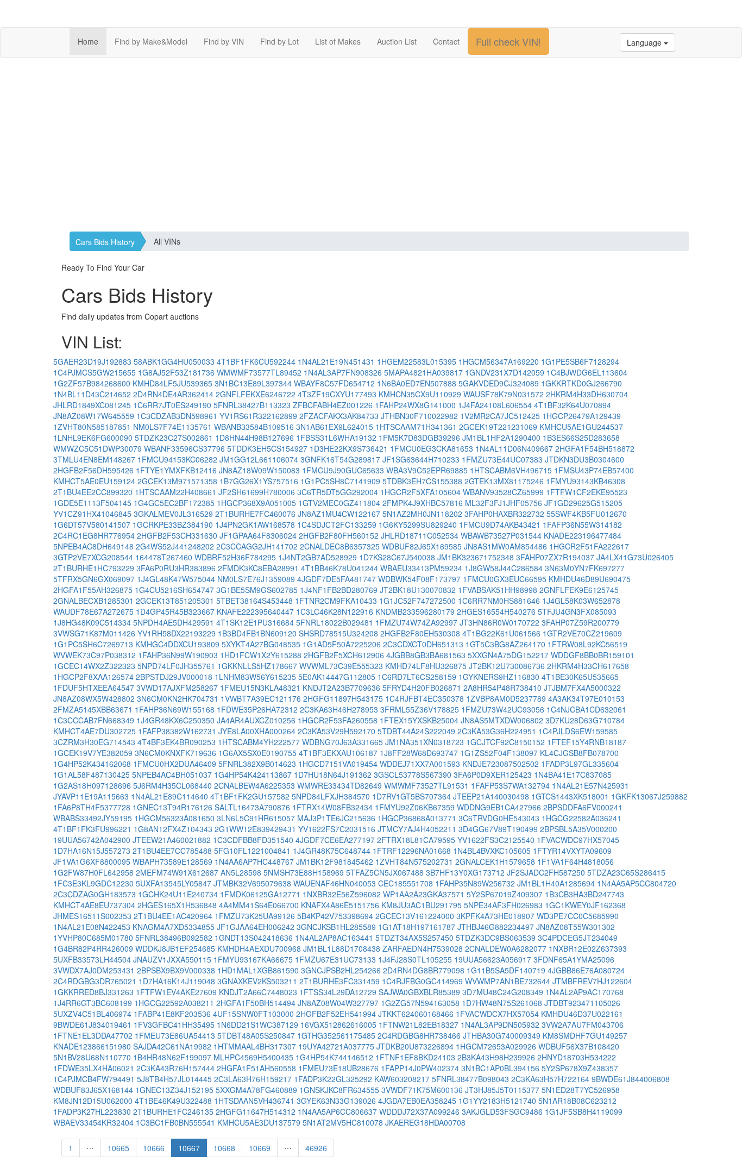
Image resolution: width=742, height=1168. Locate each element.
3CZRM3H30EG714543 (94, 741)
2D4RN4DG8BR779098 (423, 970)
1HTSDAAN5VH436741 (254, 1100)
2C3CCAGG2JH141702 (257, 546)
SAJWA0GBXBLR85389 (419, 991)
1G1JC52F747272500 (417, 600)
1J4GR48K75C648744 (331, 850)
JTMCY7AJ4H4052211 (417, 828)
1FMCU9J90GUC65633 (343, 470)
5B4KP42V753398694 (335, 915)
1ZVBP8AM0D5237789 (506, 698)
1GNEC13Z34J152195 (174, 1089)
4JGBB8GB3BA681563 (426, 654)
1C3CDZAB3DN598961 (176, 415)
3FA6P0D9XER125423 (493, 774)
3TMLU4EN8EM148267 (94, 459)
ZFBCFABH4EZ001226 (333, 404)
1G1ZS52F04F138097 (499, 752)
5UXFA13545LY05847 (173, 883)
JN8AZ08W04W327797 (338, 1002)
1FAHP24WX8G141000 (415, 404)
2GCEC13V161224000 (414, 915)
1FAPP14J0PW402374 (420, 1068)
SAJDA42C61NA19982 (172, 1046)
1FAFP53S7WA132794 (510, 785)
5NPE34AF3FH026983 (503, 905)
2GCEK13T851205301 (175, 600)
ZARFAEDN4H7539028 (422, 948)
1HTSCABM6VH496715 (511, 470)
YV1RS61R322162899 (258, 415)
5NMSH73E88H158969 (303, 872)
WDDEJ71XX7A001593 (420, 763)
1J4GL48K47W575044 (176, 578)
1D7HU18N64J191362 (333, 774)
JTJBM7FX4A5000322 (582, 687)
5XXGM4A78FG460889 (256, 1089)
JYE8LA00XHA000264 (256, 731)
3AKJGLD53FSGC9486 (502, 1111)
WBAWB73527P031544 (501, 535)
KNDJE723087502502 (500, 763)
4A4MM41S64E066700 (259, 905)
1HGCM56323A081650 (174, 818)
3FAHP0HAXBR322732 (504, 513)
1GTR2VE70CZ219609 (582, 633)
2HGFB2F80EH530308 (420, 633)
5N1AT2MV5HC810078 (343, 1122)
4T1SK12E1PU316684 (255, 622)
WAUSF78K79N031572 (503, 394)
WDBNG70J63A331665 (342, 741)
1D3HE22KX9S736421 (349, 448)
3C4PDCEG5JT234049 (578, 937)
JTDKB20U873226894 (415, 1046)
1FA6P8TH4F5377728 (91, 807)
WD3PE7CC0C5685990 (578, 915)
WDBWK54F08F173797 (419, 578)
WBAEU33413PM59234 (421, 568)
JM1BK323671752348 (475, 557)
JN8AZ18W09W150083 (259, 470)
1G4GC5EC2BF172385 (174, 502)
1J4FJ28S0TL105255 (415, 959)
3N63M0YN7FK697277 (585, 568)
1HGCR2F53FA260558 (338, 720)
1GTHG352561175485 (336, 1035)
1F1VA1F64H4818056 (575, 861)
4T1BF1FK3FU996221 (92, 828)
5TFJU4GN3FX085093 (577, 611)
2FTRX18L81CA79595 (416, 839)
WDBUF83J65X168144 (93, 1089)
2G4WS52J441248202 (175, 546)
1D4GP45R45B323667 (175, 611)
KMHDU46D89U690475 (590, 578)
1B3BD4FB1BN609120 (257, 633)
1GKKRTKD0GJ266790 (581, 383)
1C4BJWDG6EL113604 (586, 372)
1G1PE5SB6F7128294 (580, 361)
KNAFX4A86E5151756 (340, 905)
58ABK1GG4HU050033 (174, 361)
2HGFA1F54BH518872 (594, 448)
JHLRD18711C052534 (419, 535)
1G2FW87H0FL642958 (93, 872)
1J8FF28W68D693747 (419, 752)
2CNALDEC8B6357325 (340, 546)
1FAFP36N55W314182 (582, 524)
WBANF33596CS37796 (184, 448)
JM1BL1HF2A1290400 (501, 437)
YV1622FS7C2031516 (336, 828)
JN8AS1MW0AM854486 (505, 546)
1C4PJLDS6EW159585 (578, 731)
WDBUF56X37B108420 (578, 1046)
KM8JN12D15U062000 (93, 1100)
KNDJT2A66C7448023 (258, 991)
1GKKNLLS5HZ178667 (257, 665)
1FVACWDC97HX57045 (578, 839)
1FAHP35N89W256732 (475, 883)
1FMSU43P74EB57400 (594, 470)
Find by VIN (224, 41)
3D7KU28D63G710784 (585, 720)
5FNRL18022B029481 (334, 622)
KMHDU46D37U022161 (582, 1013)
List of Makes (338, 41)
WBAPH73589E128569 (172, 861)
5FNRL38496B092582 (173, 937)
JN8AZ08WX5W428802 (94, 698)
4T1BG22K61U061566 (501, 633)
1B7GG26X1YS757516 (258, 481)
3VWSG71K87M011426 (94, 633)
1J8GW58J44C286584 (503, 568)
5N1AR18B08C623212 (577, 1100)
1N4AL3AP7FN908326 (343, 372)
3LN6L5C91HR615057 (256, 818)
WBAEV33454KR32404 (93, 1122)
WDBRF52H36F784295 (235, 557)
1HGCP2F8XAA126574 (93, 676)
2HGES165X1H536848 (177, 905)
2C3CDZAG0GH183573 (94, 894)
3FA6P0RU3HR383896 (176, 568)
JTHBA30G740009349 (501, 1035)
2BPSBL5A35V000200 (578, 828)
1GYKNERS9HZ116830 (498, 676)
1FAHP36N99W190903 (178, 654)
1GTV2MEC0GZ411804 (339, 502)
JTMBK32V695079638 (252, 883)
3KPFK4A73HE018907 (495, 915)
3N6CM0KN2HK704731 (177, 698)
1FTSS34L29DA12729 (337, 991)
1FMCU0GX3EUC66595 (504, 578)
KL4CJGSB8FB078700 (579, 752)
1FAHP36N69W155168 (175, 709)
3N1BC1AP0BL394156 (500, 1068)
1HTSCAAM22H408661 (175, 491)
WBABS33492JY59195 (92, 818)
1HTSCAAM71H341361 (416, 426)
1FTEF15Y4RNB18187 (586, 741)
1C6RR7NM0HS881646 (499, 600)
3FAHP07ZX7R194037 (555, 557)
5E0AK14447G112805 (336, 676)
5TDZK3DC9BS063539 (496, 937)
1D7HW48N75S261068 (502, 1002)
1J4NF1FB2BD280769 (339, 589)
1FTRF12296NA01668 (412, 850)
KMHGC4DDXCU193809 (177, 644)
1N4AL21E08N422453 (91, 926)
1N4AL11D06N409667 (514, 448)
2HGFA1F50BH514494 (255, 1002)
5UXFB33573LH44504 (92, 959)
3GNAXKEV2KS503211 (257, 981)
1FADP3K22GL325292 (333, 1078)
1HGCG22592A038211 (174, 1002)
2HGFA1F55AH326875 (93, 589)
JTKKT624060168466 (416, 1013)
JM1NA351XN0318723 (424, 741)
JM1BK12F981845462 (334, 861)
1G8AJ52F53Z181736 (176, 372)
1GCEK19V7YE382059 (93, 752)
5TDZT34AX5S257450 (414, 937)
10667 (189, 1147)
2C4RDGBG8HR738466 (419, 1035)
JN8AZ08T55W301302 (575, 926)
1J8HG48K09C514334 (92, 622)
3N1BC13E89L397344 (253, 383)
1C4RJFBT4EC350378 (424, 698)
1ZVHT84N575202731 (414, 861)
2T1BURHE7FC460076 (255, 513)
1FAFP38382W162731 (177, 731)
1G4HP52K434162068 (92, 763)
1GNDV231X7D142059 (504, 372)
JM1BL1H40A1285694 (556, 883)
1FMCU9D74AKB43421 (499, 524)
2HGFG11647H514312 (255, 1111)
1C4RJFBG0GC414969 (422, 981)
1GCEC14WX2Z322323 (94, 665)
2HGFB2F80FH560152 (339, 535)
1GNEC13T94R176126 (172, 807)
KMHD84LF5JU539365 (172, 383)
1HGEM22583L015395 (416, 361)
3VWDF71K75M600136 (422, 1089)
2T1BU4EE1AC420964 (173, 915)
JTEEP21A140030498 (491, 796)
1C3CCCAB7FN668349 (93, 720)
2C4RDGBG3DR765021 (94, 981)
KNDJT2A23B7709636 (341, 687)
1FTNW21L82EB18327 (418, 1024)
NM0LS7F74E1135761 (172, 426)
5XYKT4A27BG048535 (261, 644)
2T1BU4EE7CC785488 (172, 850)
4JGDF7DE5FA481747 (336, 578)
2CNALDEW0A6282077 (505, 948)
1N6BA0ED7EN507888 (416, 383)
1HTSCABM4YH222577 (259, 741)
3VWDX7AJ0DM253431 (94, 970)
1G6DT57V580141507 (91, 524)
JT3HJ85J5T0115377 (502, 1089)
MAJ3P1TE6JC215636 (336, 818)
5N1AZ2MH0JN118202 (422, 513)
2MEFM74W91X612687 (177, 872)
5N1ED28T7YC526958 (581, 1089)
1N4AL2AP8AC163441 (334, 937)
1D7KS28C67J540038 (397, 557)
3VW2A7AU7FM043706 (583, 1024)
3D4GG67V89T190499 (498, 828)
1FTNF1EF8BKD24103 (415, 1057)
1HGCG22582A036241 (581, 818)
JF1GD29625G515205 (583, 502)
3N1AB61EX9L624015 (334, 426)
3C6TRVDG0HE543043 (498, 818)
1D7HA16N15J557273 (91, 850)
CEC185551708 (405, 883)
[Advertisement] (371, 144)
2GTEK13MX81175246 (504, 481)
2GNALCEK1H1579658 (495, 861)
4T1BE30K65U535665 (580, 676)
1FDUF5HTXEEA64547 (93, 687)
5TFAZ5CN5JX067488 (385, 872)
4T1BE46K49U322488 (173, 1100)
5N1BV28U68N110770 (92, 1057)
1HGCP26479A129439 (581, 415)
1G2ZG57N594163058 (420, 1002)
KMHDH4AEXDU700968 (259, 948)
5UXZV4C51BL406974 (92, 1013)
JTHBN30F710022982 (419, 415)
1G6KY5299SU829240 (418, 524)
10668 (224, 1147)
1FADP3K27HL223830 (92, 1111)
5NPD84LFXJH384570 (331, 796)
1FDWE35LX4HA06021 (93, 1068)
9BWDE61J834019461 (92, 1024)
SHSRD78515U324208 (338, 633)
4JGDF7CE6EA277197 (335, 839)
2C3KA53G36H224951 (496, 731)
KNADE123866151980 (92, 1046)
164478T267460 (163, 557)
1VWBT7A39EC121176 (261, 698)
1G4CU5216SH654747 (174, 589)
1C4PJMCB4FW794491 (94, 1078)
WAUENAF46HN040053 (334, 883)
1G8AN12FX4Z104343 (173, 828)
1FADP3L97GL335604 (580, 763)
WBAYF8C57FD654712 (334, 383)
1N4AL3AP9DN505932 (500, 1024)
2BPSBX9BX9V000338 (176, 970)
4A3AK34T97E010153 (586, 698)
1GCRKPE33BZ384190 (173, 524)
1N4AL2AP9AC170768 (584, 991)
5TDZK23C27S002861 (174, 437)
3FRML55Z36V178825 (419, 709)
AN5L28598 (241, 872)
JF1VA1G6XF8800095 (91, 861)
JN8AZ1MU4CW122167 (339, 513)
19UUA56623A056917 (492, 959)
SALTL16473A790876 (252, 807)
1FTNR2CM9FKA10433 (336, 600)
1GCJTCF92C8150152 (505, 741)
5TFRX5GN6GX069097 (94, 578)
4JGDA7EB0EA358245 (417, 1100)
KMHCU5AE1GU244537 (581, 426)
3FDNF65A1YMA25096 (573, 959)
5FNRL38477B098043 (470, 1078)
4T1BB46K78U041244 (339, 568)
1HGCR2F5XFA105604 (420, 491)
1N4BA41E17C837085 (573, 774)
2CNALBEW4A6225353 (254, 785)
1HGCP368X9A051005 (256, 502)
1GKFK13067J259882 (649, 796)
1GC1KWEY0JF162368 (585, 905)
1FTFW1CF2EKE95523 (586, 491)
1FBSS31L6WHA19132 (336, 437)
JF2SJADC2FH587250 (546, 872)
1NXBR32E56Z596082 (342, 894)
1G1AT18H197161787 (416, 926)
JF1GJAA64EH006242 (255, 926)
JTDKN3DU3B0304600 (584, 459)
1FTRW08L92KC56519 (587, 644)
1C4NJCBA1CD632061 (586, 709)
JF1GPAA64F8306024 (258, 535)
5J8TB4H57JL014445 (174, 1078)
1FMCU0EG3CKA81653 (431, 448)
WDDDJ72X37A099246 (419, 1111)
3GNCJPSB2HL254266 (341, 970)
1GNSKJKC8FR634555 (339, 1089)
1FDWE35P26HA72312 (257, 709)
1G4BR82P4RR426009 (93, 948)
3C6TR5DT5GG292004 (337, 491)
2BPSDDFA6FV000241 (582, 807)
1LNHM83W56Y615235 (255, 676)
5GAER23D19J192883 (92, 361)
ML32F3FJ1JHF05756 (503, 502)
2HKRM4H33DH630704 (587, 394)
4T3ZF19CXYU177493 (337, 394)
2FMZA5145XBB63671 (93, 709)
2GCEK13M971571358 (177, 481)
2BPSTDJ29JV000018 (174, 676)
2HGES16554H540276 (496, 611)
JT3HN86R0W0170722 (499, 622)
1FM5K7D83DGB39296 (419, 437)
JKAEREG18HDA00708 (425, 1122)
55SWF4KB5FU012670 (586, 513)
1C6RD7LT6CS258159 (417, 676)
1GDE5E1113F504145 (92, 502)
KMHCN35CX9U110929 (420, 394)
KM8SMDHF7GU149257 (585, 1035)
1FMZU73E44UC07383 (502, 459)
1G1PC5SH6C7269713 (93, 644)
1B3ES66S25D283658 (581, 437)
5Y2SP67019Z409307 (505, 894)
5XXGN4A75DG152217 (508, 654)
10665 (118, 1147)
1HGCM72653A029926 (496, 1046)
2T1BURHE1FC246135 (173, 1111)
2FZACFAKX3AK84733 (339, 415)
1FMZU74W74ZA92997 (416, 622)
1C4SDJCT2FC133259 (336, 524)
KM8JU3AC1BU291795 (421, 905)
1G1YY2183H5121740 (497, 1100)
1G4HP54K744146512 (334, 1057)
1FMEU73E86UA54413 (175, 1035)
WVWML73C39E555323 (341, 665)
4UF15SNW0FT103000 (253, 1013)
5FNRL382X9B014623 (257, 763)
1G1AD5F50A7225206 (342, 644)
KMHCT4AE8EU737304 (94, 905)
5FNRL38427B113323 (252, 404)
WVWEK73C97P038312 (94, 654)
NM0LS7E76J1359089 (256, 578)
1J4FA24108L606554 (495, 404)
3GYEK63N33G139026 (336, 1100)
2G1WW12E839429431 (255, 828)
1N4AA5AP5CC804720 (636, 883)
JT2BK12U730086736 (507, 665)
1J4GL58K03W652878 (581, 600)
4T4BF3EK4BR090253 (176, 741)
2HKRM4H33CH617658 (588, 665)
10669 (260, 1147)
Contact (446, 41)
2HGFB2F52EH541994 (336, 1013)
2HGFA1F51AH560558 (256, 1068)
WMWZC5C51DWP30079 (97, 448)
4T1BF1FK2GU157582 (250, 796)
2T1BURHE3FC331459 (339, 981)
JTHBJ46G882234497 (495, 926)
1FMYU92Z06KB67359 (415, 807)
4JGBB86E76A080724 (586, 970)
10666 (154, 1147)
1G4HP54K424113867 (253, 774)
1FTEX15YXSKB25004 (419, 720)
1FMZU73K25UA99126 (255, 915)
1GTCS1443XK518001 (570, 796)
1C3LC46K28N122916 (334, 611)
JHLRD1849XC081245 (92, 404)
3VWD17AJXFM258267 (177, 687)
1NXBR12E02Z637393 (588, 948)
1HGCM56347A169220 (498, 361)
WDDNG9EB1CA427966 (499, 807)
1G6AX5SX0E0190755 (257, 752)
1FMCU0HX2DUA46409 (174, 763)
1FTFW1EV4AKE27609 (176, 991)
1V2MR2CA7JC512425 (500, 415)
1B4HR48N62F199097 (172, 1057)
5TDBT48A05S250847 (256, 1035)
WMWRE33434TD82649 (339, 785)
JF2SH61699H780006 (256, 491)
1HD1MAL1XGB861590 (258, 970)
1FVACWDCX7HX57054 (497, 1013)
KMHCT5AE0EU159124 (94, 481)
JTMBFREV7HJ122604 (592, 981)
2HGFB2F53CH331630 (177, 535)
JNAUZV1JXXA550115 (172, 959)
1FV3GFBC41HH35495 (174, 1024)
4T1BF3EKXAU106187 (338, 752)
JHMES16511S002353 (92, 915)
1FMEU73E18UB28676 (338, 1068)
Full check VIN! (508, 41)
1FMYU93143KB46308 (585, 481)
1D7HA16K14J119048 (177, 981)
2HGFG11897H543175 (343, 698)
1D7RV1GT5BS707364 (411, 796)
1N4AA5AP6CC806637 (337, 1111)
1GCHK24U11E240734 (178, 894)
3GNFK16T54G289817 (340, 459)
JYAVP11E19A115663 (91, 796)
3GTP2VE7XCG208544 (93, 557)
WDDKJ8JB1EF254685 (175, 948)
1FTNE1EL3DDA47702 (93, 1035)
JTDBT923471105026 (582, 1002)
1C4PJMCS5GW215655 (94, 372)
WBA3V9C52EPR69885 (427, 470)
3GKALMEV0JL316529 (173, 513)
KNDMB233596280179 (415, 611)
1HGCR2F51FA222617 (589, 546)
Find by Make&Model (151, 41)
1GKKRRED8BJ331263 (93, 991)
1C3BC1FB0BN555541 (175, 1122)
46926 (316, 1147)
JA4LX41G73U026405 (635, 557)
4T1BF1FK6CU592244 (256, 361)
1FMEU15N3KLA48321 (260, 687)
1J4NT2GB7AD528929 (317, 557)
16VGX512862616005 (338, 1024)
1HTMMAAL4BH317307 (254, 1046)
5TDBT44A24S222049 (416, 731)
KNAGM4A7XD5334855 (174, 926)
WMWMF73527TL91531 (426, 785)
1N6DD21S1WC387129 (257, 1024)
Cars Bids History (105, 241)
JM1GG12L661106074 (258, 459)
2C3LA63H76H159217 (253, 1078)
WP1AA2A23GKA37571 (423, 894)
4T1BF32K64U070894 (572, 404)
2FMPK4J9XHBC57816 (422, 502)
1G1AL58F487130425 (91, 774)
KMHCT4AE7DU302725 (94, 731)
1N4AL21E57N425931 (590, 785)
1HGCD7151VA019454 (338, 763)
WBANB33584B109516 (254, 426)
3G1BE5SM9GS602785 (257, 589)
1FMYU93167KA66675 (253, 959)
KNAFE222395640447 (255, 611)
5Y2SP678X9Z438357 (580, 1068)
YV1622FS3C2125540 (496, 839)
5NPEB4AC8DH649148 (93, 546)
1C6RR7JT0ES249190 (172, 404)
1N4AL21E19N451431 (336, 361)
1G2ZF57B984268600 (91, 383)
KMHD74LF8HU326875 (426, 665)
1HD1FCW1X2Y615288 (260, 654)
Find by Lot (279, 41)
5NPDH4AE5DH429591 (173, 622)
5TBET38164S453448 (254, 600)
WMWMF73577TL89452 (259, 372)
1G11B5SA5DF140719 (506, 970)
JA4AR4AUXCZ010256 (256, 720)
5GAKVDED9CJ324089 (498, 383)
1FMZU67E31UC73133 (335, 959)
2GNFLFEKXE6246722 (255, 394)
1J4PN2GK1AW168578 (255, 524)
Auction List (397, 41)
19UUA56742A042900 (91, 839)
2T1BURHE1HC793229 (93, 568)
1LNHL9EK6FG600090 (93, 437)
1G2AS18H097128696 (92, 785)
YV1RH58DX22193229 (176, 633)
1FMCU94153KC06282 (177, 459)
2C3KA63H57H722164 (550, 1078)
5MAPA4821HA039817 (423, 372)
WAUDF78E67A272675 (93, 611)
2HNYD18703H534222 (576, 1057)
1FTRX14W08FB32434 (332, 807)
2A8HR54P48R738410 (502, 687)
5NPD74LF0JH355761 (176, 665)
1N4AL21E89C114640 (169, 796)
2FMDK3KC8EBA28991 (258, 568)
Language (645, 42)
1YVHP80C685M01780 (93, 937)
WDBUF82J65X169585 (422, 546)
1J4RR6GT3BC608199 (92, 1002)
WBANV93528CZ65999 (503, 491)
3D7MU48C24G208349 (502, 991)
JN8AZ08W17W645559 (93, 415)
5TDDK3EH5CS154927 (267, 448)
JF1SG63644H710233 (421, 459)
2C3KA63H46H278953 (339, 709)
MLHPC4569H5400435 (253, 1057)
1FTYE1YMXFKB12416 (176, 470)
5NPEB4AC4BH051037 (172, 774)
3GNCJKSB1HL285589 (336, 926)
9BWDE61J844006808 (631, 1078)
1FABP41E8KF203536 (172, 1013)
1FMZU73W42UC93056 (502, 709)
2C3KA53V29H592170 (336, 731)
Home (88, 41)
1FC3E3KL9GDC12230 (93, 883)
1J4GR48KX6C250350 (175, 720)
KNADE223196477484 (582, 535)
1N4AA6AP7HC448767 (254, 861)
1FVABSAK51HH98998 (497, 589)
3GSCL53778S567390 (412, 774)
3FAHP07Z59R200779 (580, 622)
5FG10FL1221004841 (252, 850)
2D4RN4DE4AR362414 (173, 394)
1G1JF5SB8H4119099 (583, 1111)
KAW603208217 (402, 1078)
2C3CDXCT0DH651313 (423, 644)
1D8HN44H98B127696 (254, 437)
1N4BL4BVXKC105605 (492, 850)
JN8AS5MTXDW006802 (502, 720)
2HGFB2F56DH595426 (93, 470)
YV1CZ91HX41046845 (92, 513)
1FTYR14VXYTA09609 (572, 850)
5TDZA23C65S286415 (626, 872)
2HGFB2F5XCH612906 (344, 654)
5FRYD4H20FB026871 (421, 687)
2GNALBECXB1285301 (93, 600)
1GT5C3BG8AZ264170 (505, 644)
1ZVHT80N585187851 (92, 426)
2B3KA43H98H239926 (496, 1057)
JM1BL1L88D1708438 (341, 948)
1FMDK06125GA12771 (260, 894)
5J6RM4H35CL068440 (172, 785)
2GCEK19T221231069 (498, 426)
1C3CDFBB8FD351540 (253, 839)
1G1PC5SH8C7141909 (340, 481)
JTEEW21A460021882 (172, 839)
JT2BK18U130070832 (418, 589)
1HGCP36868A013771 (417, 818)
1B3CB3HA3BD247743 (584, 894)
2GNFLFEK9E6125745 (579, 589)
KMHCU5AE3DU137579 (258, 1122)
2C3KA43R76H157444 (175, 1068)
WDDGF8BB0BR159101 (592, 654)
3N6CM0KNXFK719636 (175, 752)
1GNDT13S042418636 (254, 937)
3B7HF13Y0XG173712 (465, 872)
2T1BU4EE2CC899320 (93, 491)
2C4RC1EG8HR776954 (94, 535)
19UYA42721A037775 (336, 1046)
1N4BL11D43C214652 (92, 394)
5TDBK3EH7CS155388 (422, 481)
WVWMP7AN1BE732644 (507, 981)
